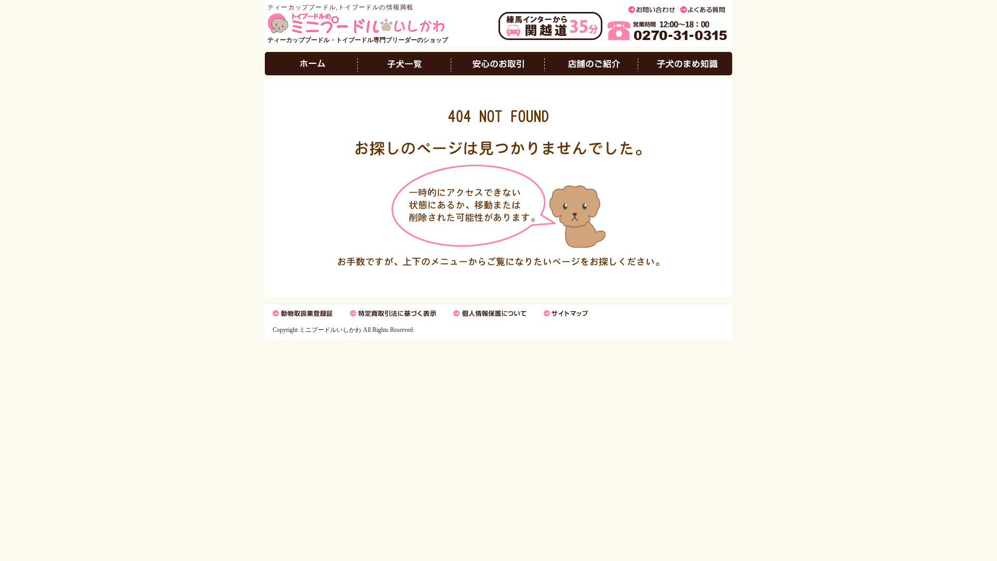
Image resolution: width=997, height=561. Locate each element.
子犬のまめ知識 (685, 63)
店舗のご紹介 (591, 63)
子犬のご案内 (404, 63)
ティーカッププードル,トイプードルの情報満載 (340, 7)
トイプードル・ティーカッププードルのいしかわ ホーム (311, 63)
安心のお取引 (498, 63)
